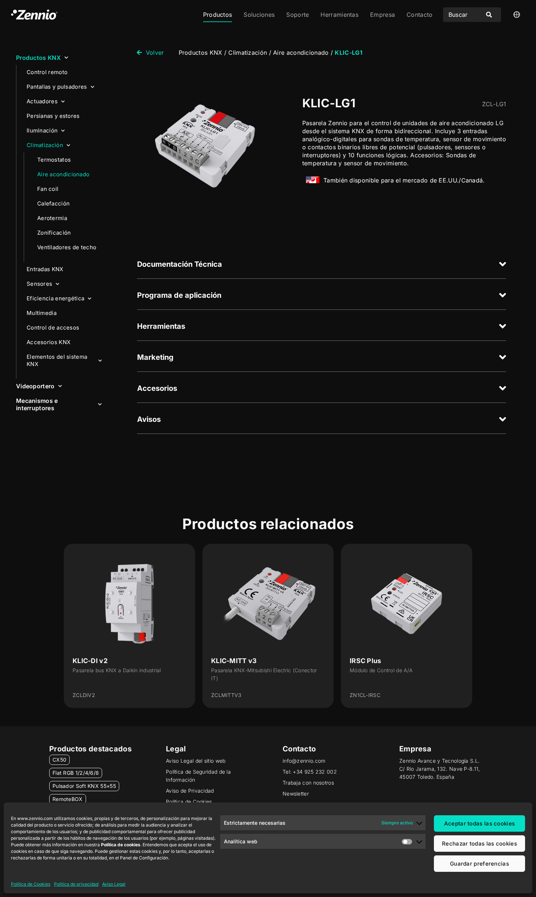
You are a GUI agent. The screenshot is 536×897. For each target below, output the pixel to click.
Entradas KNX (45, 269)
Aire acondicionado (63, 174)
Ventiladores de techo (66, 247)
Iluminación (42, 130)
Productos (217, 14)
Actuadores (42, 101)
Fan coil (47, 188)
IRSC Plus (365, 661)
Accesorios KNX (48, 342)
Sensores (39, 283)
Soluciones (259, 14)
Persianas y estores (53, 115)
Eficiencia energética (55, 298)
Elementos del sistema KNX (57, 360)
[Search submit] (489, 14)
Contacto (419, 14)
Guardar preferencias (479, 863)
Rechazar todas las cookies (479, 843)
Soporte (297, 14)
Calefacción (53, 203)
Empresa (382, 14)
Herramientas (339, 14)
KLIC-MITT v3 (234, 661)
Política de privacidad (76, 884)
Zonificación (54, 232)
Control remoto (47, 72)
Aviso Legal (113, 884)
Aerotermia (52, 218)
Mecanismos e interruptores (37, 404)
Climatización (45, 145)
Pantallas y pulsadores (57, 86)
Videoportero (35, 386)
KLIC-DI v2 (90, 661)
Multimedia (42, 312)
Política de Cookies (30, 884)
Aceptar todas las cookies (479, 823)
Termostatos (54, 159)
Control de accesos (53, 327)
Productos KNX (38, 57)
